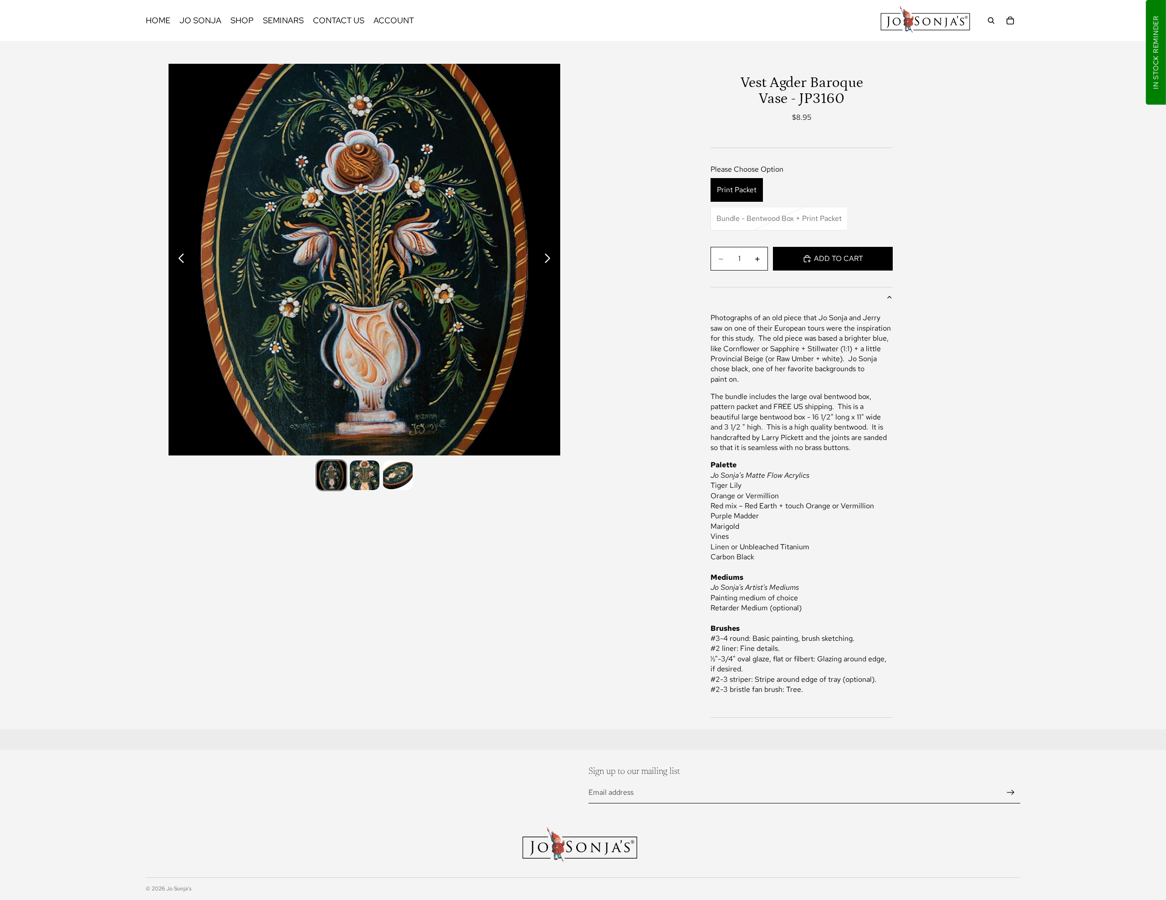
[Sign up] (1010, 792)
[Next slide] (550, 260)
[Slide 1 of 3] (331, 475)
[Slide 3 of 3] (398, 475)
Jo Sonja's (178, 888)
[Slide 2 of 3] (364, 475)
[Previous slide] (179, 260)
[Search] (991, 20)
